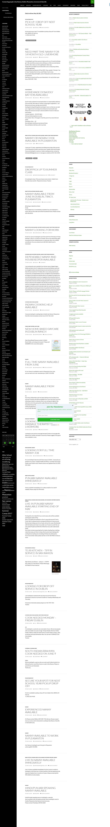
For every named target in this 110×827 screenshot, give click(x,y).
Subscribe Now (55, 419)
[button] (55, 407)
